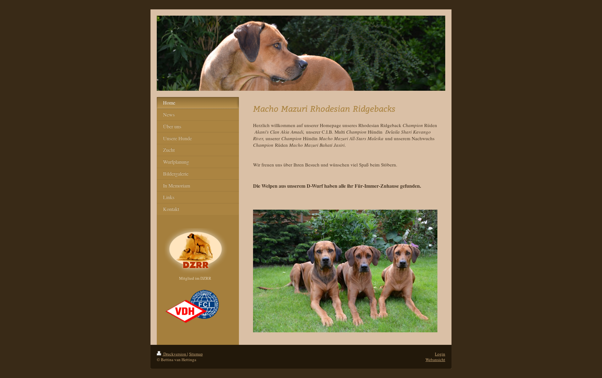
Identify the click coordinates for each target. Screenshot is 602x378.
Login (440, 354)
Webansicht (435, 359)
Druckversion (174, 354)
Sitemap (196, 354)
